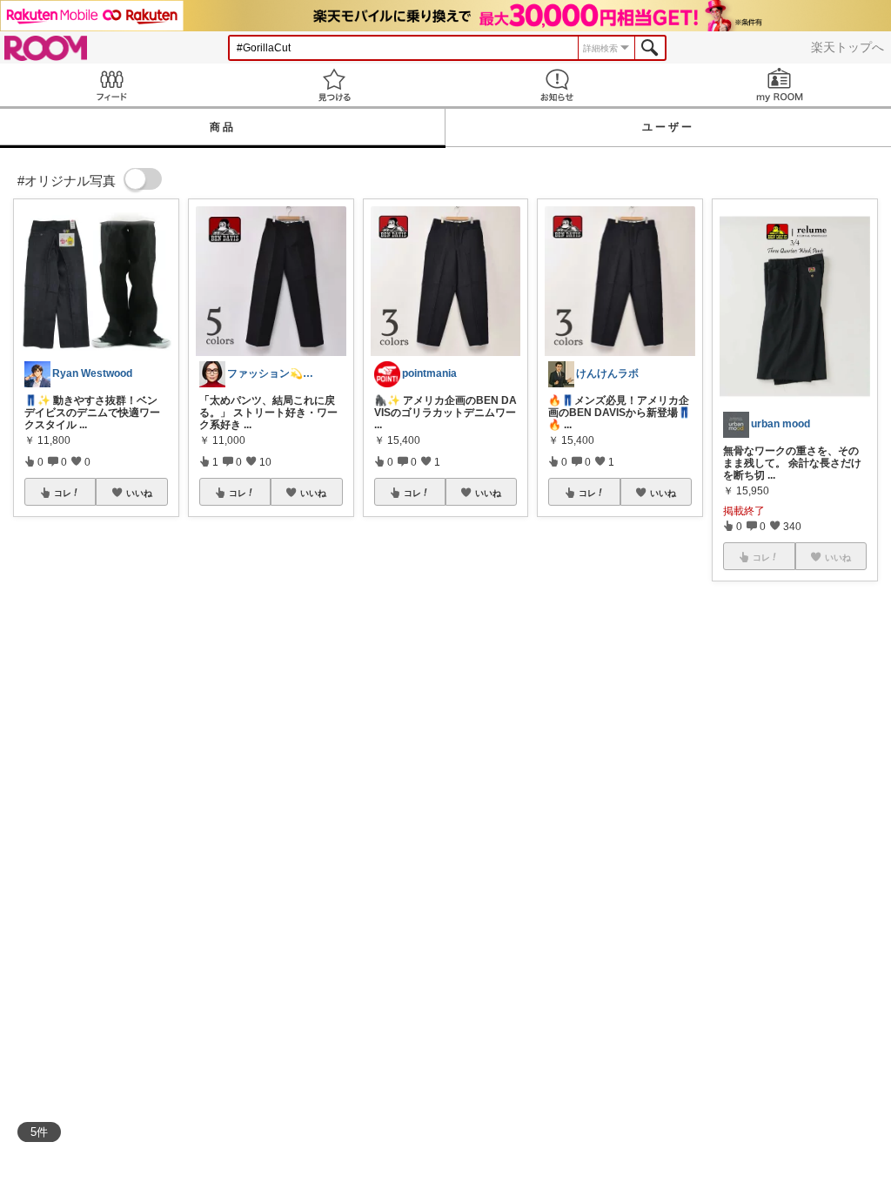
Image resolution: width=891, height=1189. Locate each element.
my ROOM (779, 85)
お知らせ (557, 85)
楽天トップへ (847, 47)
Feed (111, 85)
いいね (139, 492)
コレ (62, 492)
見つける (334, 85)
